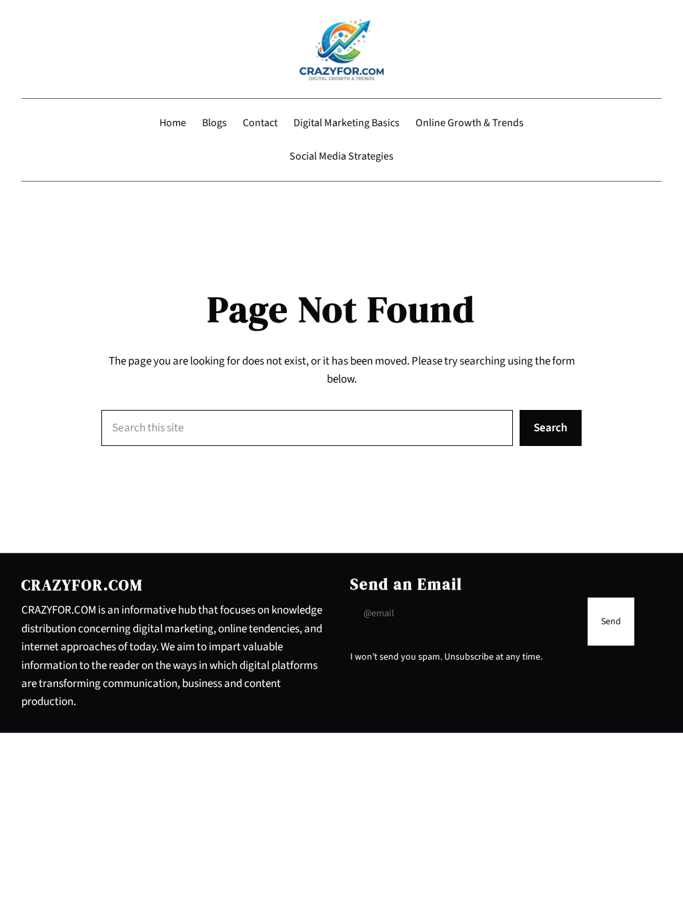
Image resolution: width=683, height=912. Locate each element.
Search (551, 427)
